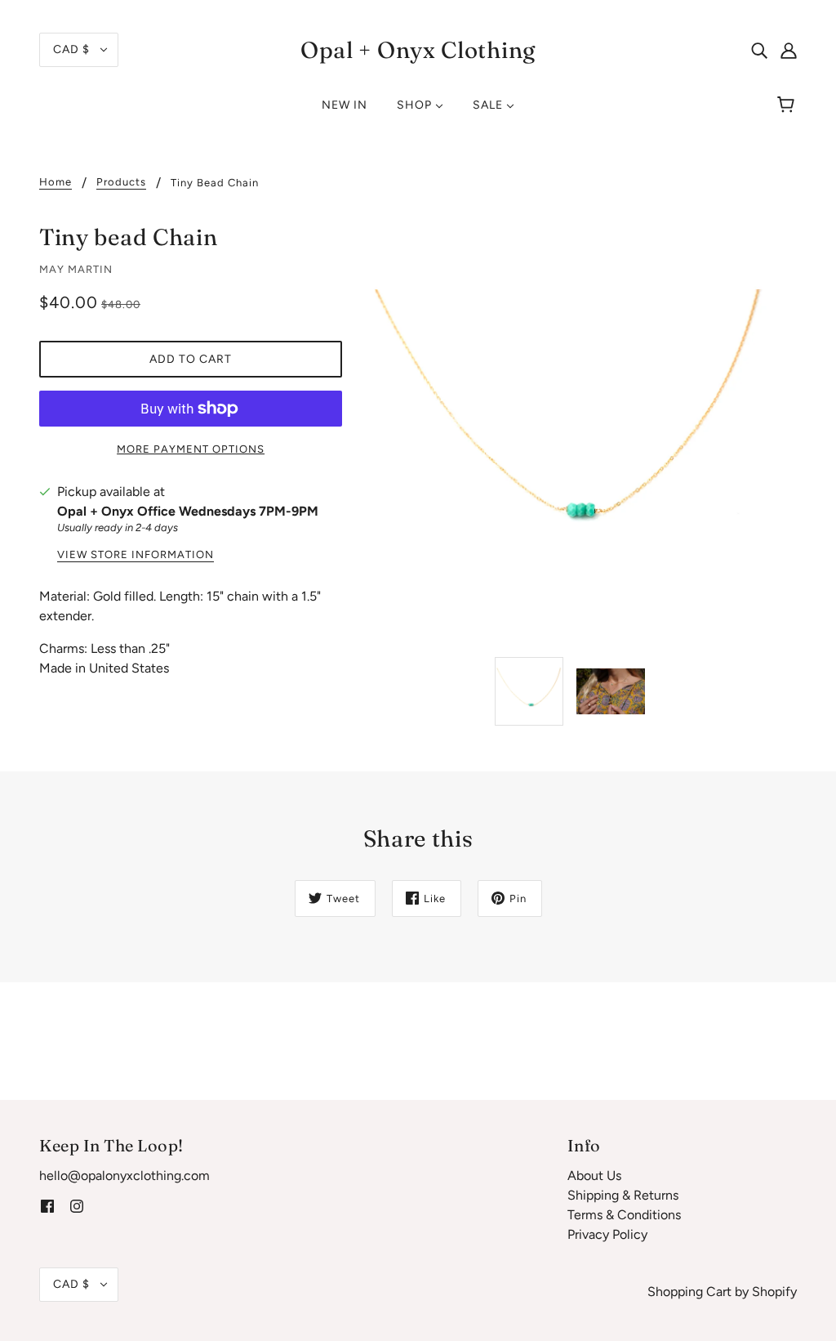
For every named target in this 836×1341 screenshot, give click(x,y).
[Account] (788, 50)
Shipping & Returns (622, 1195)
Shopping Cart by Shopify (722, 1291)
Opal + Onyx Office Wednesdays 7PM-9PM (187, 511)
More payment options (191, 449)
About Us (594, 1175)
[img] (759, 50)
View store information (135, 555)
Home (55, 182)
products (121, 182)
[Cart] (788, 105)
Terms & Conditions (624, 1215)
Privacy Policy (607, 1234)
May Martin (76, 269)
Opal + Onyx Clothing (418, 50)
